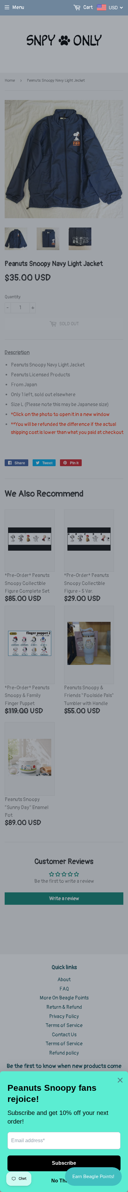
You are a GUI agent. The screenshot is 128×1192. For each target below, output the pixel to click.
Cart (87, 7)
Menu (18, 7)
